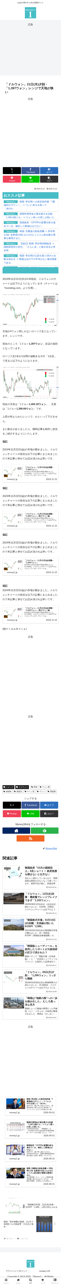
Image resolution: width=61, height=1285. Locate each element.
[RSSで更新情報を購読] (30, 838)
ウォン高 (46, 787)
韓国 (35, 787)
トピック (9, 787)
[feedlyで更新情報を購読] (44, 830)
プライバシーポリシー (17, 1271)
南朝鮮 (8, 791)
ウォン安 (30, 791)
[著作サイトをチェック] (16, 830)
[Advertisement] (30, 49)
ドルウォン (23, 787)
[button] (49, 179)
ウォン (42, 791)
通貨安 (19, 791)
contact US (44, 1271)
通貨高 (53, 791)
